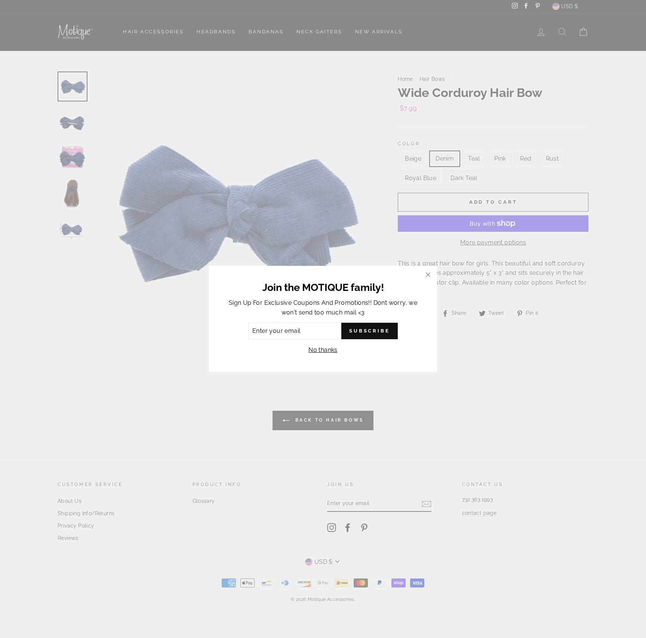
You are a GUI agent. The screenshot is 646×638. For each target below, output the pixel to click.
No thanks (323, 349)
